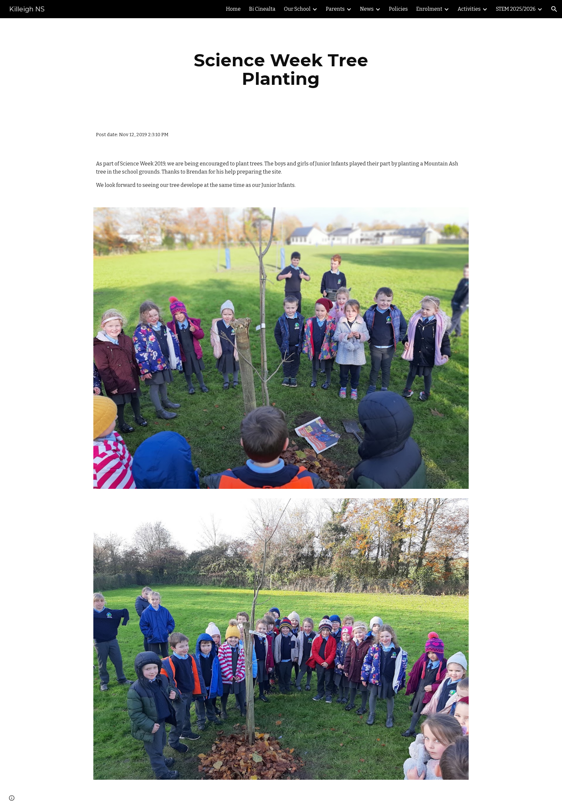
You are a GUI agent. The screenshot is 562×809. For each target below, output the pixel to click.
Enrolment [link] (429, 9)
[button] (554, 9)
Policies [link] (398, 9)
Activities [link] (469, 9)
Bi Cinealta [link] (262, 9)
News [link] (367, 9)
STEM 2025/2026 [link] (516, 9)
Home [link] (233, 9)
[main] (281, 69)
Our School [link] (297, 9)
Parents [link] (335, 9)
